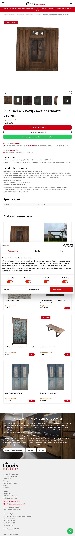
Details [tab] (37, 251)
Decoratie (38, 14)
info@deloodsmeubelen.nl (15, 504)
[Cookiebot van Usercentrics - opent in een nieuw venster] (64, 245)
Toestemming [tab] (13, 251)
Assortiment (20, 14)
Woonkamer (29, 14)
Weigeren (7, 289)
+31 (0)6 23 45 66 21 (13, 501)
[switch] (28, 281)
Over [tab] (62, 251)
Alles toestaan (56, 289)
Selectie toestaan (33, 289)
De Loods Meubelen (9, 14)
